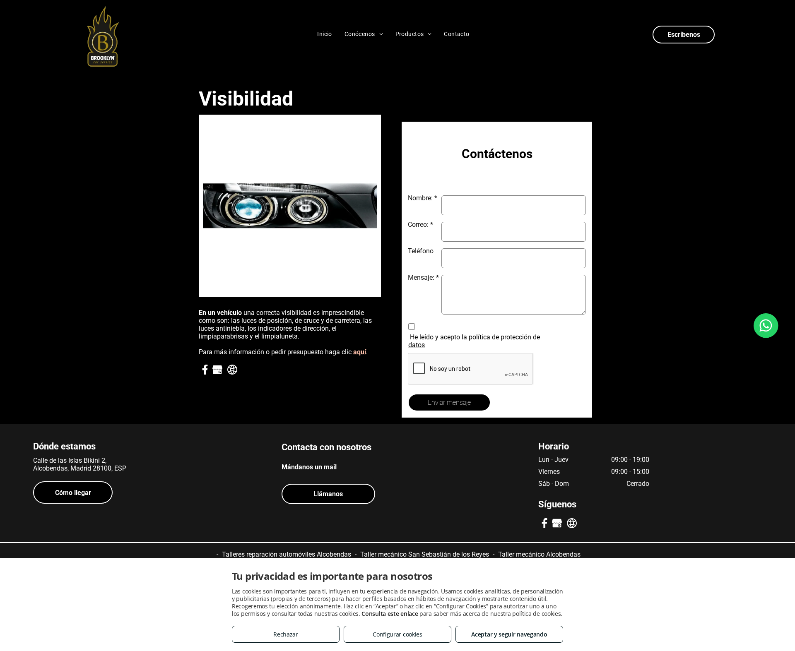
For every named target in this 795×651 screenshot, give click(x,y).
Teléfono (421, 251)
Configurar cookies (397, 634)
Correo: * (420, 224)
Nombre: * (422, 198)
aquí (359, 352)
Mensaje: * (423, 277)
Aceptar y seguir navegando (509, 634)
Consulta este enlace (389, 613)
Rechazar (285, 634)
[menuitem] (324, 34)
